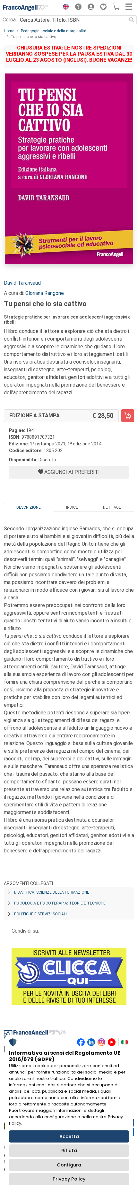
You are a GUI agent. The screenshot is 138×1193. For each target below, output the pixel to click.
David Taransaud (22, 283)
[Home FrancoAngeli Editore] (25, 7)
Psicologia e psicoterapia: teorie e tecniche (60, 903)
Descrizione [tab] (28, 507)
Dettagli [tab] (112, 507)
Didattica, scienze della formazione (51, 892)
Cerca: (10, 20)
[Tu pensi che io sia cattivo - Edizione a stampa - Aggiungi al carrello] (127, 415)
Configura (69, 1165)
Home (9, 31)
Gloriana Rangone (44, 293)
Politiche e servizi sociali (40, 914)
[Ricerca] (131, 19)
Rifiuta (69, 1150)
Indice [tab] (72, 507)
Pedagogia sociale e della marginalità (53, 31)
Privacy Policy (69, 1179)
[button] (64, 8)
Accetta (69, 1136)
